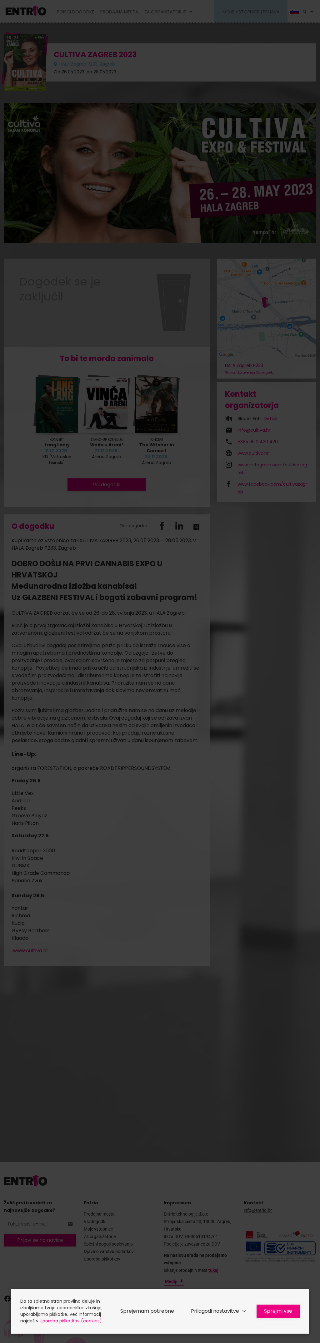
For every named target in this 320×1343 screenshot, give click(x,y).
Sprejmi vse (278, 1311)
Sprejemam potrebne (147, 1311)
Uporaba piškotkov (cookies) (71, 1321)
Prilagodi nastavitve (215, 1311)
